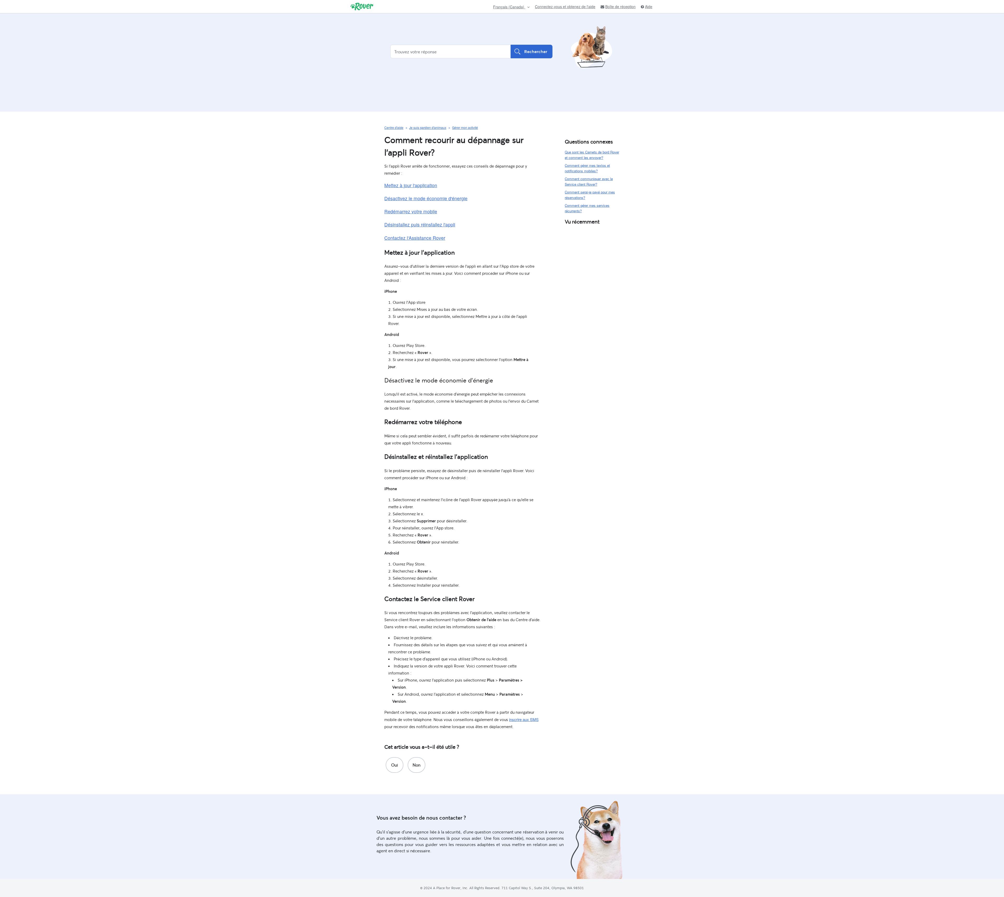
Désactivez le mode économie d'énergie (425, 198)
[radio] (394, 765)
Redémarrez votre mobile (410, 211)
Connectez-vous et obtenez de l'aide (565, 6)
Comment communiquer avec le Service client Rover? (589, 181)
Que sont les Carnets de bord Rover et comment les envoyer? (592, 155)
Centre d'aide (393, 127)
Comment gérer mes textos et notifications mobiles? (587, 168)
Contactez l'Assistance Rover (414, 238)
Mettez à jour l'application (410, 185)
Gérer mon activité (465, 127)
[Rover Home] (362, 7)
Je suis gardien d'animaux (427, 127)
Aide (648, 7)
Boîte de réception (620, 7)
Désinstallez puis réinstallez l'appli (419, 224)
